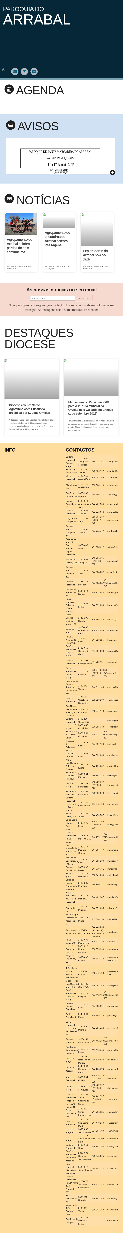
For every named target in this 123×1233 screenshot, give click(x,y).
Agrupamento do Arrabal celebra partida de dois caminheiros (19, 246)
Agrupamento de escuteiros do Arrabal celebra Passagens (57, 239)
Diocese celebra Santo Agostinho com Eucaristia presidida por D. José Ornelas (29, 408)
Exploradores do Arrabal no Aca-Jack (95, 255)
